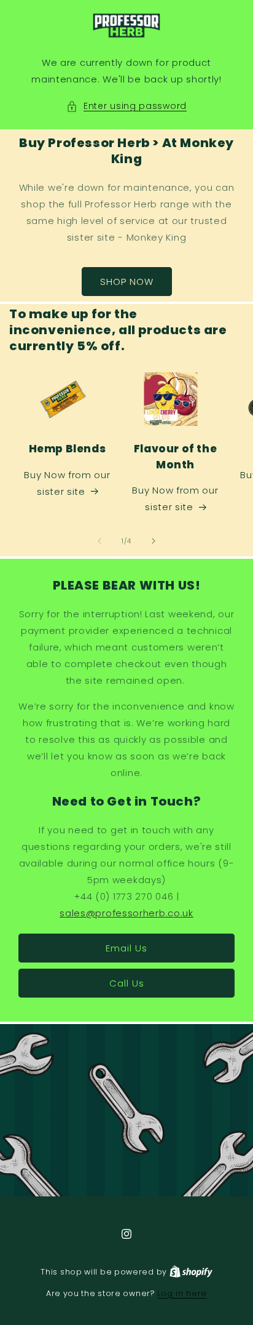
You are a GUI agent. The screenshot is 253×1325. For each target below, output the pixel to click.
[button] (126, 106)
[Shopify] (190, 1272)
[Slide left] (99, 540)
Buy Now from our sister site (67, 483)
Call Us (126, 983)
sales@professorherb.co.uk (126, 913)
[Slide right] (153, 540)
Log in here (182, 1293)
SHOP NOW (127, 281)
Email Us (126, 948)
